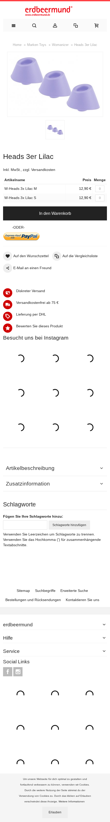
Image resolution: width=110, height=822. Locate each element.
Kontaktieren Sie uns (82, 600)
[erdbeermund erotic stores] (55, 11)
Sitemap (23, 591)
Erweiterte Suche (74, 591)
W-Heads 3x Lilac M (20, 188)
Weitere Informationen (72, 801)
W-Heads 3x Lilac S (20, 198)
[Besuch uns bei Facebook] (8, 672)
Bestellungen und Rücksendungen (33, 600)
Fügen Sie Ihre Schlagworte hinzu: (33, 516)
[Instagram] (18, 672)
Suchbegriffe (45, 591)
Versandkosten (43, 170)
